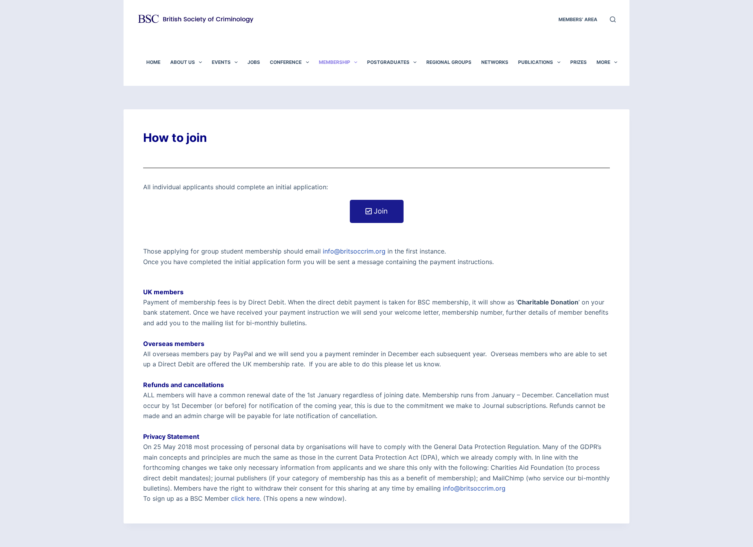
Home (153, 62)
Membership (334, 62)
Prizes (578, 62)
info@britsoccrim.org (354, 251)
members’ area (577, 19)
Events (221, 62)
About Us (182, 62)
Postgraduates (388, 62)
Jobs (253, 62)
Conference (286, 62)
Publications (535, 62)
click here (245, 498)
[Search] (613, 19)
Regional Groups (448, 62)
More (603, 62)
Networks (494, 62)
